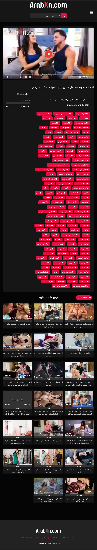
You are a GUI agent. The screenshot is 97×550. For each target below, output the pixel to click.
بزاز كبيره (73, 193)
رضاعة (84, 202)
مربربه (61, 249)
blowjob (64, 128)
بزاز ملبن (60, 193)
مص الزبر (48, 253)
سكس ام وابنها (81, 211)
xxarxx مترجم (55, 151)
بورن (38, 193)
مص (73, 253)
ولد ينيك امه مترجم (80, 286)
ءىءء (41, 151)
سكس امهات (64, 211)
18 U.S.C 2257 (70, 537)
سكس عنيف (82, 221)
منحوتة (65, 123)
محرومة (84, 249)
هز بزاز (71, 281)
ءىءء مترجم (82, 155)
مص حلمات (54, 258)
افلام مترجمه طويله (80, 165)
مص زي (71, 263)
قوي (54, 235)
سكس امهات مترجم (46, 211)
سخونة (83, 118)
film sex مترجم (71, 132)
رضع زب (84, 207)
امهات (65, 188)
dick (85, 132)
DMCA (56, 537)
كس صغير (69, 239)
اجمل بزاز (56, 155)
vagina (70, 146)
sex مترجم (62, 142)
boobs (53, 128)
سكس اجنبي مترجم (56, 207)
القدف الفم (66, 179)
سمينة (60, 225)
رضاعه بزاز (57, 202)
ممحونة (45, 118)
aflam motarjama (80, 128)
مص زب (40, 258)
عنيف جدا (41, 230)
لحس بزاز (83, 244)
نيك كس (84, 281)
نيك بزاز (84, 277)
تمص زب (58, 197)
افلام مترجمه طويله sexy (57, 165)
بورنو (85, 197)
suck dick (83, 146)
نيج (55, 272)
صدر (85, 230)
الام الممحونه (42, 114)
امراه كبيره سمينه (80, 188)
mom (70, 137)
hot (48, 132)
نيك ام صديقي (42, 272)
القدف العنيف (82, 179)
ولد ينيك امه (47, 281)
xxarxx (69, 151)
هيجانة (54, 123)
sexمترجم (48, 142)
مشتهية (71, 118)
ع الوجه (74, 230)
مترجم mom (57, 244)
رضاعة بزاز (71, 202)
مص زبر (84, 263)
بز (44, 188)
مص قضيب (58, 263)
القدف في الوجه (63, 184)
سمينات (72, 225)
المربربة (48, 184)
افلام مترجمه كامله (80, 170)
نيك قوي (42, 277)
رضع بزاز (43, 202)
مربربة (72, 249)
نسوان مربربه (67, 272)
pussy (84, 142)
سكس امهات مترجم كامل (78, 216)
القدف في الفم (81, 184)
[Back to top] (89, 542)
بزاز (85, 193)
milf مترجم (83, 137)
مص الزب (61, 253)
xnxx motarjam (45, 146)
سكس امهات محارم (55, 216)
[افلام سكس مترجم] (48, 5)
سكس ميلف (51, 221)
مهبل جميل (83, 272)
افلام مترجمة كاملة (60, 160)
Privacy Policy (42, 537)
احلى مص (43, 155)
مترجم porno (41, 244)
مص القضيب (82, 258)
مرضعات (49, 249)
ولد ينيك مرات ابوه (59, 286)
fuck (57, 132)
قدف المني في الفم (69, 235)
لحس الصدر (44, 239)
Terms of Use (26, 537)
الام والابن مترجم (64, 174)
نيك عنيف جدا (56, 277)
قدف (85, 235)
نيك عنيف (71, 277)
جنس (46, 197)
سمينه (49, 225)
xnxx (59, 146)
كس (44, 235)
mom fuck (58, 137)
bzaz (42, 128)
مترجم (70, 244)
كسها (57, 239)
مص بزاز (68, 258)
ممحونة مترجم (81, 123)
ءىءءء (69, 155)
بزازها (48, 193)
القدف (50, 174)
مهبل (44, 267)
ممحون (58, 118)
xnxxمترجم (83, 151)
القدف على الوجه (50, 179)
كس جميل (83, 239)
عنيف (53, 230)
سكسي (84, 225)
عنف (63, 230)
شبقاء (38, 225)
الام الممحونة (81, 114)
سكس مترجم (66, 221)
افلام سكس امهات (80, 160)
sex (74, 142)
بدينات (54, 188)
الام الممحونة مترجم (62, 114)
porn (46, 137)
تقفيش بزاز (72, 197)
